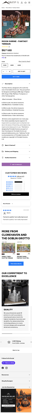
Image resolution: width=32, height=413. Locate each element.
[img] (7, 210)
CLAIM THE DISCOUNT (8, 405)
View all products (16, 263)
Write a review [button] (16, 194)
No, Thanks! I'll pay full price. (8, 407)
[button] (9, 182)
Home (3, 7)
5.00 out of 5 (20, 176)
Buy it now (16, 76)
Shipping (4, 53)
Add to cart (21, 71)
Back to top (16, 350)
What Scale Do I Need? (24, 61)
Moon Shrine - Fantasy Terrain (13, 7)
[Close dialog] (30, 389)
